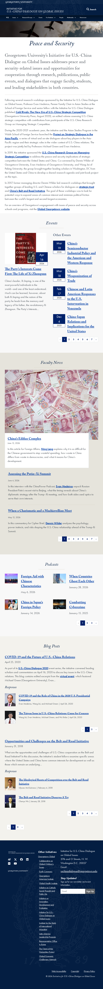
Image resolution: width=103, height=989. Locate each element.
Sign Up (90, 891)
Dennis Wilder (54, 523)
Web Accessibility (59, 971)
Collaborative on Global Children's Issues (46, 864)
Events (40, 17)
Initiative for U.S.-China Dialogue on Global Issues (47, 915)
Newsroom (83, 17)
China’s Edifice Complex (24, 439)
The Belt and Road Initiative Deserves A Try (44, 797)
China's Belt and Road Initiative (27, 191)
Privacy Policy (89, 971)
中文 (7, 17)
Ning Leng (47, 449)
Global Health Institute (48, 883)
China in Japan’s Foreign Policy (32, 605)
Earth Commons (45, 871)
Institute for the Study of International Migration (47, 926)
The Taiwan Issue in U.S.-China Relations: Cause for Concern (54, 713)
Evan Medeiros (64, 486)
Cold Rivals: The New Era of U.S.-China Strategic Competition (51, 112)
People (61, 17)
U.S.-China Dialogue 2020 (33, 668)
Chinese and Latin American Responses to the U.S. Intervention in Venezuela (81, 299)
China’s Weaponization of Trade (79, 276)
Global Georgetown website (53, 209)
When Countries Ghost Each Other (81, 579)
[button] (15, 17)
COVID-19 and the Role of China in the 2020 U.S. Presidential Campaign (54, 698)
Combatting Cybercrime (77, 605)
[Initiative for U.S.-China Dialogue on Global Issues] (35, 10)
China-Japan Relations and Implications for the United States (80, 324)
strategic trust (86, 187)
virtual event (67, 676)
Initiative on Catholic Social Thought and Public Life (47, 890)
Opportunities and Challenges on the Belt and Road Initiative (47, 741)
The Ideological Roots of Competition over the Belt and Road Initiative (54, 782)
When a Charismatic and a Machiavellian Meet (40, 511)
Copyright (75, 971)
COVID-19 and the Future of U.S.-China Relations (40, 657)
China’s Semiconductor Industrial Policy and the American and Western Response (81, 253)
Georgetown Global (46, 856)
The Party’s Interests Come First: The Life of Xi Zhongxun (25, 272)
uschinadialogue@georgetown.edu (79, 871)
